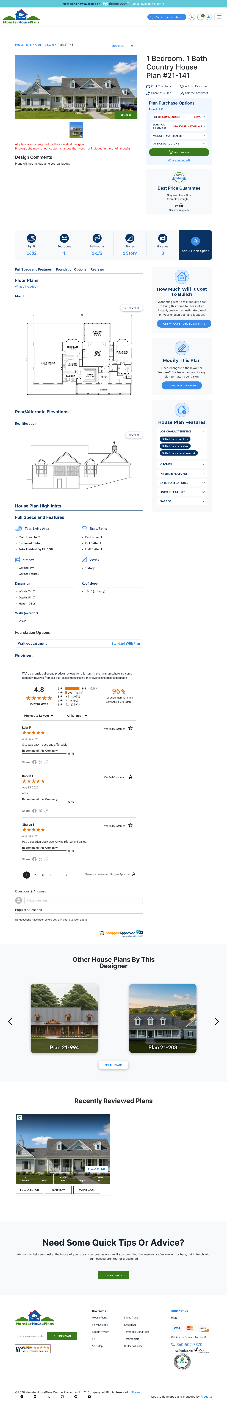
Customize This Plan (182, 385)
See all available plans (146, 4)
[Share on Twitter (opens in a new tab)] (40, 762)
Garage (165, 501)
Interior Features (173, 473)
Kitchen (166, 464)
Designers (130, 1324)
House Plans (23, 44)
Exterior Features (174, 482)
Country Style (45, 44)
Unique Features (173, 491)
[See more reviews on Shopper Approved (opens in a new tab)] (46, 762)
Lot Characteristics (176, 431)
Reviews (97, 269)
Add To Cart (181, 152)
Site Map (97, 1345)
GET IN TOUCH (113, 1275)
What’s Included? (179, 160)
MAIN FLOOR (87, 1189)
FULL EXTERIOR (29, 1189)
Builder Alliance (133, 1345)
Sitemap (136, 1392)
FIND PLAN (64, 1336)
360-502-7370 (189, 1344)
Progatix (206, 1396)
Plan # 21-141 (96, 1169)
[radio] (79, 688)
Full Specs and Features (33, 269)
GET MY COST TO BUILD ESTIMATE (184, 323)
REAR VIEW (58, 1189)
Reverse (126, 115)
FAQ (95, 1338)
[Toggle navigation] (219, 16)
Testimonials (131, 1338)
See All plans (113, 1065)
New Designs (100, 1324)
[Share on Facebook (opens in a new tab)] (34, 762)
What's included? (26, 286)
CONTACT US (179, 1310)
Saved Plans (131, 1317)
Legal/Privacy (100, 1331)
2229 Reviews (43, 704)
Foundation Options (71, 269)
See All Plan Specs (195, 251)
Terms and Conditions (137, 1331)
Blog (174, 1317)
